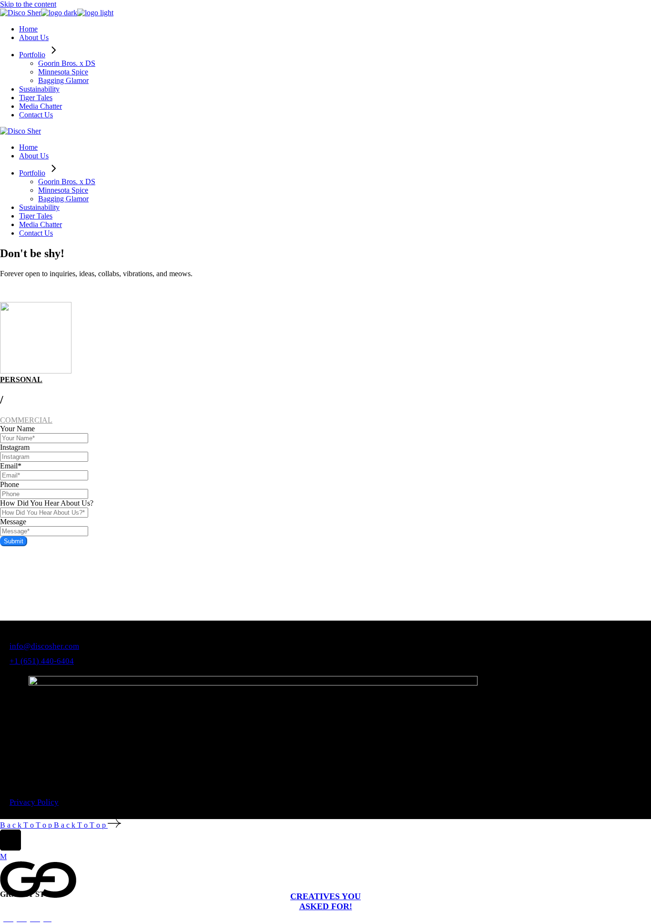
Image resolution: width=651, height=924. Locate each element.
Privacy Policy (34, 802)
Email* (10, 466)
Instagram (15, 447)
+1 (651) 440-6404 (42, 660)
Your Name (17, 429)
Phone (9, 484)
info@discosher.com (44, 646)
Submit (13, 541)
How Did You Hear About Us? (46, 503)
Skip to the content (28, 4)
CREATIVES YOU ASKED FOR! (325, 901)
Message (13, 522)
